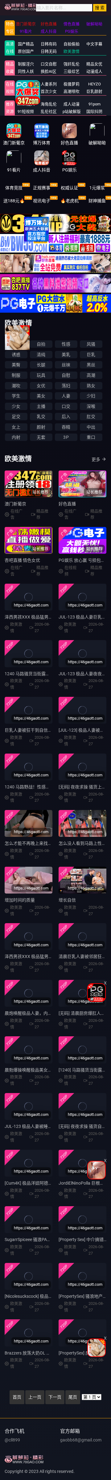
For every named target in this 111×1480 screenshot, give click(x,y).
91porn (94, 104)
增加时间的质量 (20, 900)
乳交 (41, 416)
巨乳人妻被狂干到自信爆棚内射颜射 (39, 730)
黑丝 (91, 364)
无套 (41, 437)
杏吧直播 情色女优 (22, 560)
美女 (41, 395)
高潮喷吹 (72, 91)
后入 (66, 416)
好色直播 (67, 503)
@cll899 (12, 1439)
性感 (66, 344)
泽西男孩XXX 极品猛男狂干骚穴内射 (39, 617)
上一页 (34, 1397)
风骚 (91, 344)
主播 (41, 406)
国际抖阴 (94, 111)
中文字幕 (94, 44)
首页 (17, 1397)
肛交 (91, 416)
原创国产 (26, 51)
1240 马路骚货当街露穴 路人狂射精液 (41, 673)
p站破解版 (72, 111)
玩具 (41, 375)
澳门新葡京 (15, 503)
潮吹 (16, 385)
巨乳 (91, 354)
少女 (16, 406)
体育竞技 (14, 187)
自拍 (41, 344)
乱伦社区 (49, 111)
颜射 (41, 427)
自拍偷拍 (72, 44)
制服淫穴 (26, 64)
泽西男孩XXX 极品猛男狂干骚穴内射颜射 (44, 956)
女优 (41, 385)
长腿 (41, 364)
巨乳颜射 (94, 91)
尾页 (72, 1397)
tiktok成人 (26, 104)
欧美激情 (72, 51)
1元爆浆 (97, 187)
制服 (16, 375)
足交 (16, 416)
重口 (91, 437)
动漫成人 (94, 71)
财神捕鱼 (97, 200)
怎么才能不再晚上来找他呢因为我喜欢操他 (46, 843)
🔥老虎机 (69, 200)
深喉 (91, 406)
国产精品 (26, 44)
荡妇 (66, 385)
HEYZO (94, 84)
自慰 (66, 375)
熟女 (91, 385)
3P (65, 437)
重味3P (25, 84)
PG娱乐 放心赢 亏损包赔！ (84, 560)
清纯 (41, 354)
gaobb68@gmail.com (80, 1439)
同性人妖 (26, 71)
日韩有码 (49, 44)
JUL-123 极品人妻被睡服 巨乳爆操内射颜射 (46, 1126)
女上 (16, 427)
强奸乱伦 (72, 64)
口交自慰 (49, 64)
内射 (16, 437)
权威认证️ (69, 187)
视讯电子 (41, 200)
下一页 (54, 1397)
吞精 (66, 427)
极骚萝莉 (72, 84)
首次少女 (49, 91)
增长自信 (67, 900)
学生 (16, 395)
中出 (91, 427)
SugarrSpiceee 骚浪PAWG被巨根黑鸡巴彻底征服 (51, 1239)
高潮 (91, 375)
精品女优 (94, 64)
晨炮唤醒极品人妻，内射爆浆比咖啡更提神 (46, 1013)
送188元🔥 (14, 200)
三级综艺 (72, 71)
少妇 (91, 395)
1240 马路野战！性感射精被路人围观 (40, 786)
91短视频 (26, 111)
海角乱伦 (49, 104)
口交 (66, 406)
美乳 (66, 354)
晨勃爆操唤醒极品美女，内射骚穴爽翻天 (43, 1069)
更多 (96, 459)
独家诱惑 (26, 91)
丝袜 (66, 364)
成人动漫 (72, 104)
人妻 (66, 395)
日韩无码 (49, 51)
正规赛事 (41, 187)
